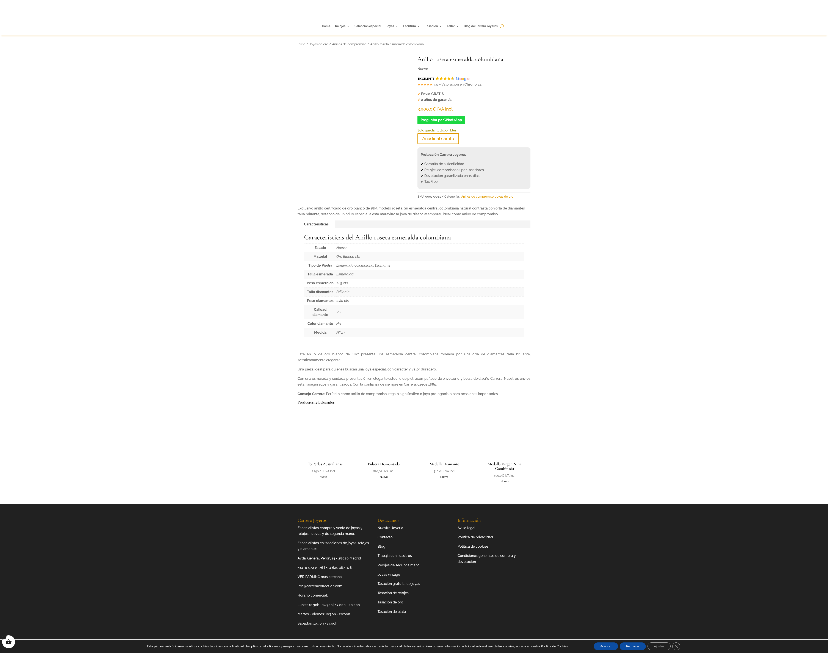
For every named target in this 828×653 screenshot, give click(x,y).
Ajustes (659, 646)
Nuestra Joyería (390, 528)
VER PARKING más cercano (320, 577)
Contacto (385, 537)
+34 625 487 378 (339, 568)
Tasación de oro (390, 602)
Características (316, 224)
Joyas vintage (389, 574)
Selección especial (367, 26)
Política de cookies (473, 546)
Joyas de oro (318, 44)
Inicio (301, 44)
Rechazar (632, 646)
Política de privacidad (475, 537)
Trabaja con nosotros (395, 556)
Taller (451, 26)
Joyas (390, 26)
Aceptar (606, 646)
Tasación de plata (392, 612)
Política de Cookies (554, 646)
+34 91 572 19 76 (310, 568)
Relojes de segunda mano (399, 565)
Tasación (431, 26)
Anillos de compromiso (349, 44)
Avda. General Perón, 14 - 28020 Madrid (329, 558)
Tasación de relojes (393, 593)
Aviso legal (466, 528)
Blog (381, 546)
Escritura (409, 26)
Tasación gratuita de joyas (399, 584)
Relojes (340, 26)
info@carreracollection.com (320, 586)
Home (326, 26)
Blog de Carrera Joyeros (481, 26)
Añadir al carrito (438, 138)
